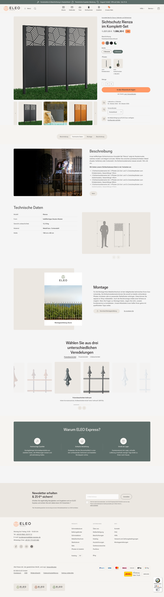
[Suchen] (35, 8)
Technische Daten (77, 136)
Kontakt (117, 529)
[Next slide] (95, 113)
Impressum (17, 573)
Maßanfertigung (98, 532)
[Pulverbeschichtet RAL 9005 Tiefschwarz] (111, 43)
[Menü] (161, 578)
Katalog (76, 556)
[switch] (158, 590)
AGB (25, 573)
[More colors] (115, 43)
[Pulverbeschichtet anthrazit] (107, 43)
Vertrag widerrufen (67, 573)
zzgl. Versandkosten (130, 94)
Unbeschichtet (95, 357)
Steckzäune (75, 542)
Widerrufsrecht (35, 573)
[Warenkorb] (158, 8)
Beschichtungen (98, 535)
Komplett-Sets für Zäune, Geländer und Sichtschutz (116, 17)
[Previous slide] (15, 113)
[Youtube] (26, 546)
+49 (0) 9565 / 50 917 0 (24, 534)
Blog (94, 555)
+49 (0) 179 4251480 (32, 540)
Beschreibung (64, 136)
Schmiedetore (76, 535)
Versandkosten (51, 567)
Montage (89, 136)
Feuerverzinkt (83, 357)
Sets (73, 546)
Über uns (96, 529)
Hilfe (115, 535)
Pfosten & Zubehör (78, 549)
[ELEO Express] (22, 524)
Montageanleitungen (121, 542)
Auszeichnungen (98, 542)
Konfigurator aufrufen (114, 120)
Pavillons (96, 549)
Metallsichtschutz (77, 539)
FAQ (115, 532)
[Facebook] (16, 546)
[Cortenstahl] (103, 43)
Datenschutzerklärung (50, 573)
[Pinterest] (32, 546)
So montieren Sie (129, 311)
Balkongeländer (77, 532)
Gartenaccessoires (99, 546)
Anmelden (126, 496)
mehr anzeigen (94, 505)
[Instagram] (21, 546)
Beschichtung (100, 136)
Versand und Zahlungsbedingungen (126, 539)
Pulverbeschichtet (70, 357)
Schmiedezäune (77, 529)
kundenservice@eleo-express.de (29, 537)
